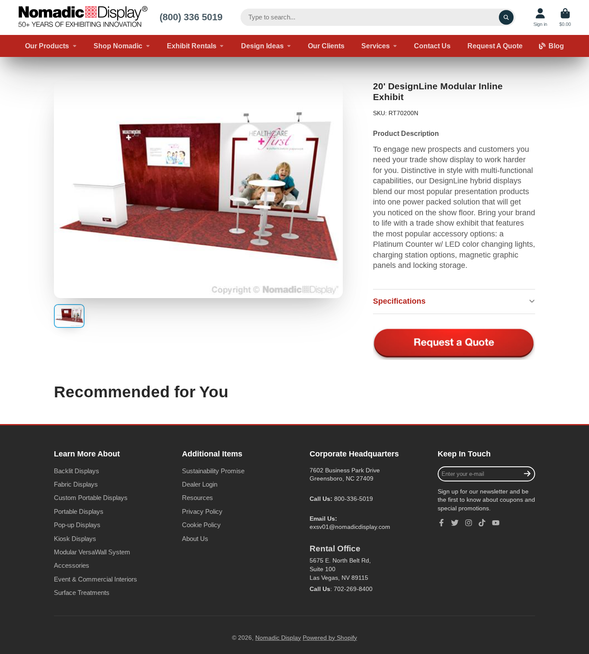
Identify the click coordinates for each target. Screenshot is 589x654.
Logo (82, 17)
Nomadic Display (278, 637)
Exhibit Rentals (191, 46)
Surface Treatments (82, 592)
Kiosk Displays (75, 538)
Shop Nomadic (118, 46)
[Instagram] (469, 523)
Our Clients (326, 46)
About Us (195, 538)
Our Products (47, 46)
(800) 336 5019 (191, 17)
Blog (556, 46)
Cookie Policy (201, 524)
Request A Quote (495, 46)
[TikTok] (482, 523)
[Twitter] (455, 523)
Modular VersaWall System (92, 552)
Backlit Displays (76, 471)
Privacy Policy (202, 511)
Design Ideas (262, 46)
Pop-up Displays (77, 524)
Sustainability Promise (213, 471)
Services (375, 46)
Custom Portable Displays (91, 497)
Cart (565, 17)
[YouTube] (496, 523)
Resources (197, 497)
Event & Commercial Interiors (95, 579)
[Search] (506, 17)
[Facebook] (441, 523)
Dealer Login (199, 484)
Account (540, 17)
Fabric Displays (76, 484)
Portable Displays (78, 511)
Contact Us (432, 46)
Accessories (71, 565)
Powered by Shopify (330, 637)
